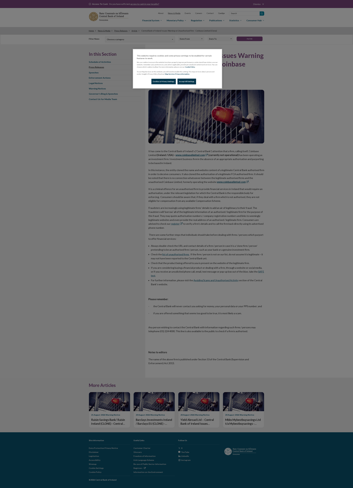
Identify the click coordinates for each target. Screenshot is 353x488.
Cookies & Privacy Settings (163, 81)
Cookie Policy (190, 67)
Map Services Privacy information (177, 74)
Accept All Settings (186, 81)
